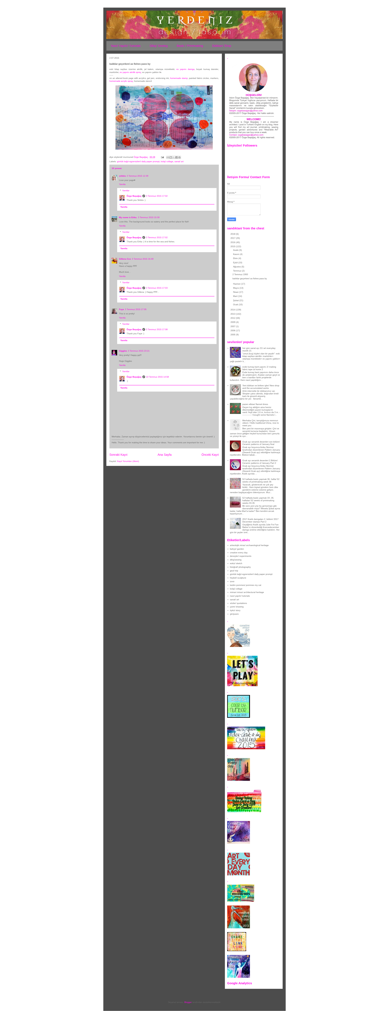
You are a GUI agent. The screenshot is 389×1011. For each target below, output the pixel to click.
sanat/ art (179, 161)
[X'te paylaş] (173, 157)
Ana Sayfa (165, 454)
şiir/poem (234, 614)
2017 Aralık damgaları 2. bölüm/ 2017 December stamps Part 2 (260, 520)
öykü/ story (235, 610)
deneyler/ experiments (240, 556)
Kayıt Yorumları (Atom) (128, 461)
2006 (233, 330)
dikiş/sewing (235, 559)
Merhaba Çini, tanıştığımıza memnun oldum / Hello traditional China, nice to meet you (260, 423)
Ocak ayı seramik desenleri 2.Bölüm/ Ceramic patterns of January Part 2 (260, 461)
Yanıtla (122, 184)
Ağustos (237, 266)
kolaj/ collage (167, 161)
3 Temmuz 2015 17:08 (157, 329)
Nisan (236, 292)
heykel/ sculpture (238, 578)
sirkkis (122, 176)
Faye (121, 309)
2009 (233, 322)
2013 (233, 314)
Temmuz (237, 271)
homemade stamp (179, 78)
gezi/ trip (234, 570)
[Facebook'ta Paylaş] (176, 157)
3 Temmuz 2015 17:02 (157, 196)
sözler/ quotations (238, 603)
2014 (233, 309)
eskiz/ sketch (236, 563)
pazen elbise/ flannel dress (255, 404)
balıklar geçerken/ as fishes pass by (249, 278)
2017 (233, 238)
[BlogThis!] (170, 157)
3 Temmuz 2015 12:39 (137, 176)
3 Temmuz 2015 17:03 (157, 288)
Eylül (235, 262)
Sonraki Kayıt (118, 454)
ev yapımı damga (185, 69)
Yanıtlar (125, 190)
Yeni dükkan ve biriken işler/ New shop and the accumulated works (260, 386)
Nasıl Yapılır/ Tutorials (126, 45)
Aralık (236, 250)
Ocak (236, 304)
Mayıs (236, 288)
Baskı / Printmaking (190, 45)
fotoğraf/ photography (240, 567)
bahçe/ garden (237, 549)
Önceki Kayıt (210, 454)
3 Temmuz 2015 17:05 (135, 309)
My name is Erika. (128, 217)
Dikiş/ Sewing (159, 45)
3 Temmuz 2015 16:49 (142, 259)
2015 (233, 246)
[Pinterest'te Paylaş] (179, 157)
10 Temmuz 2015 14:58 (157, 377)
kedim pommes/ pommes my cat (245, 585)
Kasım (236, 254)
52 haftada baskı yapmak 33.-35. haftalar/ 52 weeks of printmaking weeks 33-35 (258, 500)
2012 (233, 318)
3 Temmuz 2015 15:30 (149, 217)
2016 (233, 242)
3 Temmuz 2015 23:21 (139, 351)
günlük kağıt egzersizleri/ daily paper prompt (138, 161)
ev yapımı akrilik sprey (130, 72)
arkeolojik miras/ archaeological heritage (249, 545)
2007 (233, 326)
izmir (232, 581)
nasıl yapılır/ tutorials (240, 596)
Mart (235, 296)
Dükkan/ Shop (221, 45)
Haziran (237, 284)
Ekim (235, 258)
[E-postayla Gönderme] (162, 157)
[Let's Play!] (242, 685)
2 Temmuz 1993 (240, 274)
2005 (233, 334)
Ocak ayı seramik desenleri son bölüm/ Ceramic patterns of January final (261, 443)
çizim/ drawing (237, 606)
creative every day (239, 552)
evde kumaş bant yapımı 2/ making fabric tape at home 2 (259, 368)
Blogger (188, 1002)
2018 (233, 234)
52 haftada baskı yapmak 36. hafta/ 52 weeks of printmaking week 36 (260, 480)
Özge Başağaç (134, 196)
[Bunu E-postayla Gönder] (167, 157)
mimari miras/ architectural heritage (247, 592)
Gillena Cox (125, 259)
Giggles (123, 351)
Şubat (236, 300)
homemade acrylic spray (121, 81)
